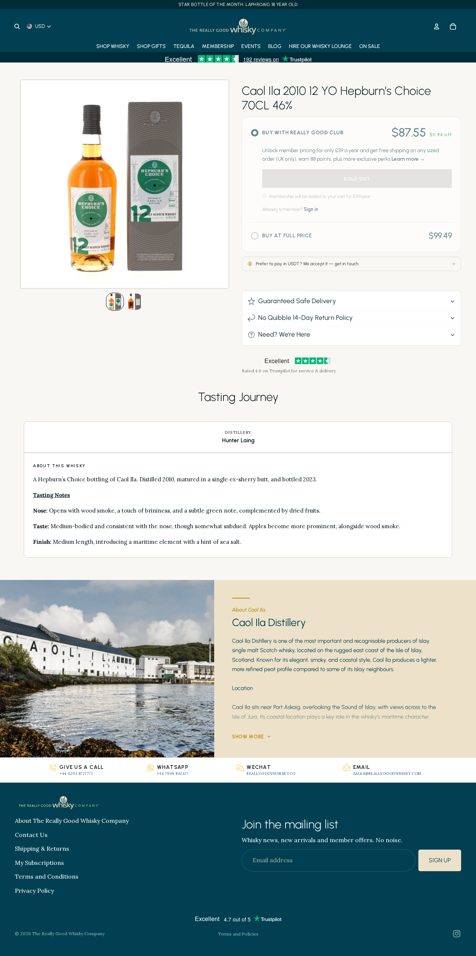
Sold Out (357, 179)
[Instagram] (456, 933)
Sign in (311, 209)
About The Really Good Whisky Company (72, 820)
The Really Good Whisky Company (68, 933)
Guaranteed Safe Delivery (297, 301)
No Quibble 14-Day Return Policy (305, 318)
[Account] (436, 26)
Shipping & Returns (42, 849)
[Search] (17, 26)
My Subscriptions (39, 862)
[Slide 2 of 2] (134, 301)
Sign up (440, 860)
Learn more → (408, 159)
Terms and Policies (238, 934)
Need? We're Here (284, 334)
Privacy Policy (34, 890)
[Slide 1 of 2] (115, 301)
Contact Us (31, 834)
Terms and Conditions (46, 876)
